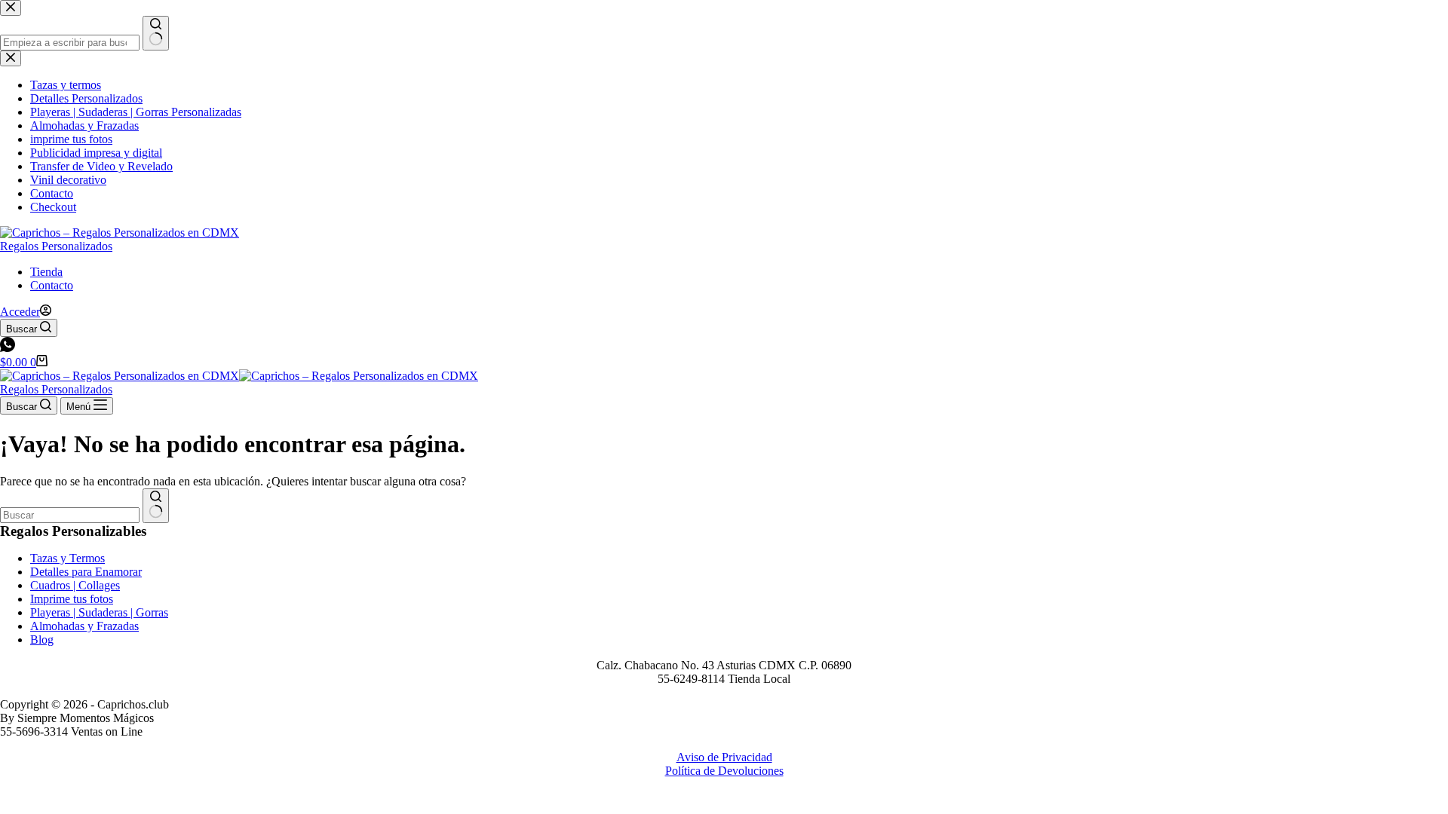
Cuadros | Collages (75, 585)
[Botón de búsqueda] (156, 505)
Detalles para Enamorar (86, 571)
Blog (42, 639)
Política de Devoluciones (724, 770)
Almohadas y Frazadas (84, 626)
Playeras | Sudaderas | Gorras (99, 612)
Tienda (46, 271)
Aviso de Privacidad (724, 757)
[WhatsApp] (7, 347)
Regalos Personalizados (56, 246)
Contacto (51, 285)
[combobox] (70, 515)
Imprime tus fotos (71, 598)
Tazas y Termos (67, 558)
